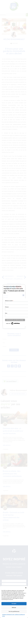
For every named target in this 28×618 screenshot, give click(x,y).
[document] (14, 309)
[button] (26, 587)
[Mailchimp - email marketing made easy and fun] (13, 323)
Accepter (14, 603)
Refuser (14, 607)
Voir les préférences (14, 611)
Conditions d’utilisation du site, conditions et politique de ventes (13, 615)
